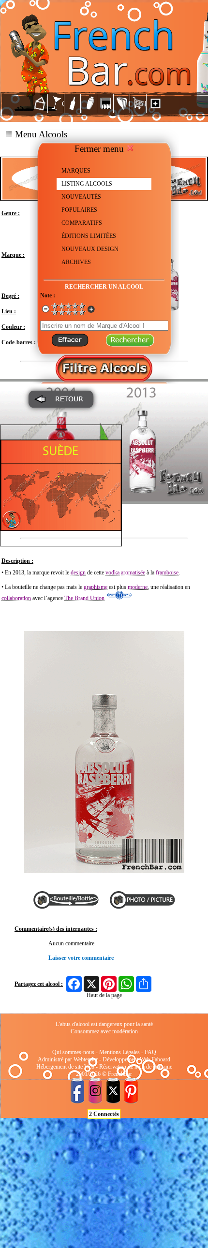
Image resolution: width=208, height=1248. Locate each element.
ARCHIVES (76, 262)
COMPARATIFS (81, 223)
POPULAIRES (79, 209)
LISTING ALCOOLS (86, 183)
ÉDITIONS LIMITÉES (88, 236)
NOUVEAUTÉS (81, 196)
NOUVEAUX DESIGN (90, 249)
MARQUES (75, 170)
